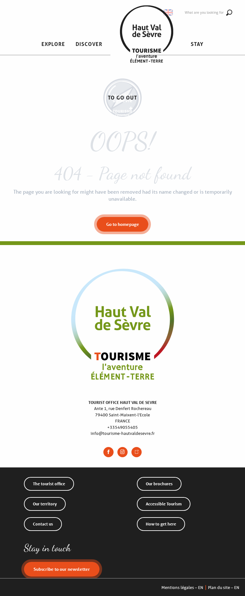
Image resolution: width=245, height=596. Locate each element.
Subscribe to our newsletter (61, 569)
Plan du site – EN (223, 587)
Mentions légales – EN (182, 587)
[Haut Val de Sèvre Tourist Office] (146, 44)
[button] (53, 44)
